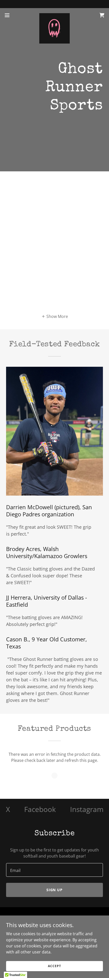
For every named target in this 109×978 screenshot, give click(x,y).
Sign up (54, 889)
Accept (54, 966)
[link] (54, 15)
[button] (10, 15)
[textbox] (54, 870)
